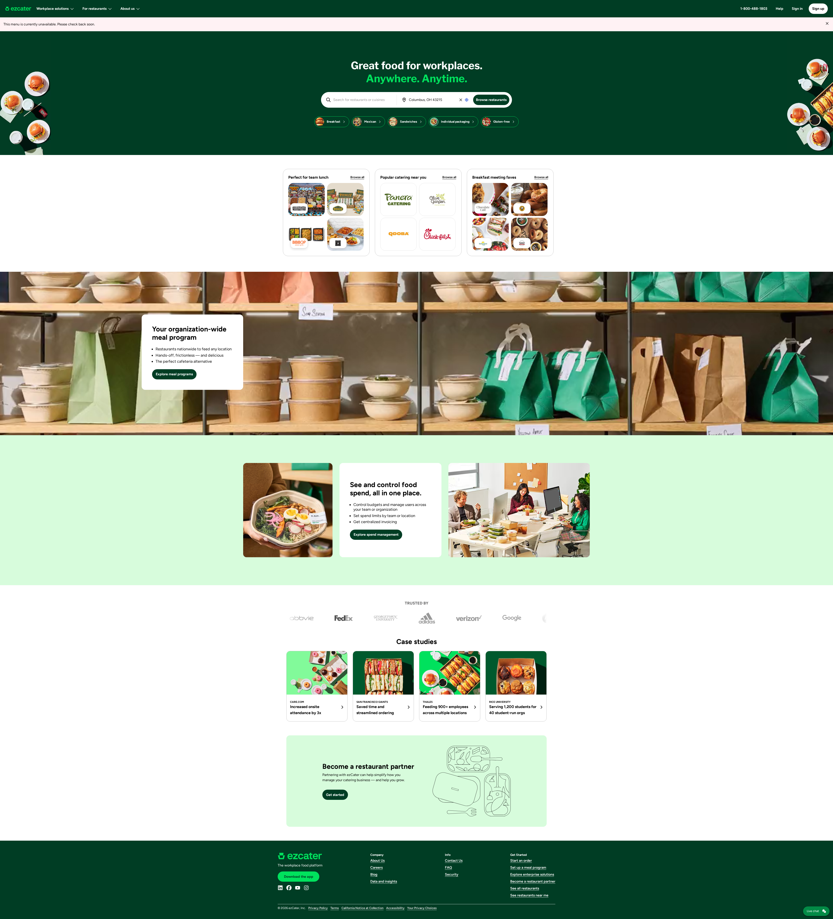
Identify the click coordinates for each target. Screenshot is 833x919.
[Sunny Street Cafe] (490, 234)
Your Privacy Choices (422, 908)
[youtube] (297, 887)
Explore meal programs (174, 374)
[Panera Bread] (398, 199)
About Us (377, 860)
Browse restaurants (491, 100)
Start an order (521, 860)
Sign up (818, 9)
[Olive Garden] (437, 199)
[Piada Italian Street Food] (345, 234)
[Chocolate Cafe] (490, 199)
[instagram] (306, 887)
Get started (335, 795)
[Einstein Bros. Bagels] (529, 199)
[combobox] (361, 99)
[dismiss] (827, 23)
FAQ (448, 867)
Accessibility (395, 908)
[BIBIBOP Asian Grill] (306, 234)
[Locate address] (467, 100)
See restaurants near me (529, 895)
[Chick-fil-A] (437, 234)
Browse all (357, 177)
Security (451, 874)
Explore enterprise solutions (532, 874)
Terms (334, 908)
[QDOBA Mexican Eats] (398, 234)
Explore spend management (376, 534)
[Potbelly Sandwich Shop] (345, 199)
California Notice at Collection (362, 908)
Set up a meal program (528, 867)
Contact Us (453, 860)
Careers (376, 867)
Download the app (298, 877)
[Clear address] (461, 100)
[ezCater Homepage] (18, 9)
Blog (373, 874)
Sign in (797, 9)
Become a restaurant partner (532, 881)
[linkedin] (280, 887)
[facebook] (289, 887)
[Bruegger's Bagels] (529, 234)
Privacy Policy (318, 908)
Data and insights (383, 881)
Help (779, 9)
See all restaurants (524, 888)
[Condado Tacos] (306, 199)
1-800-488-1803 (753, 9)
